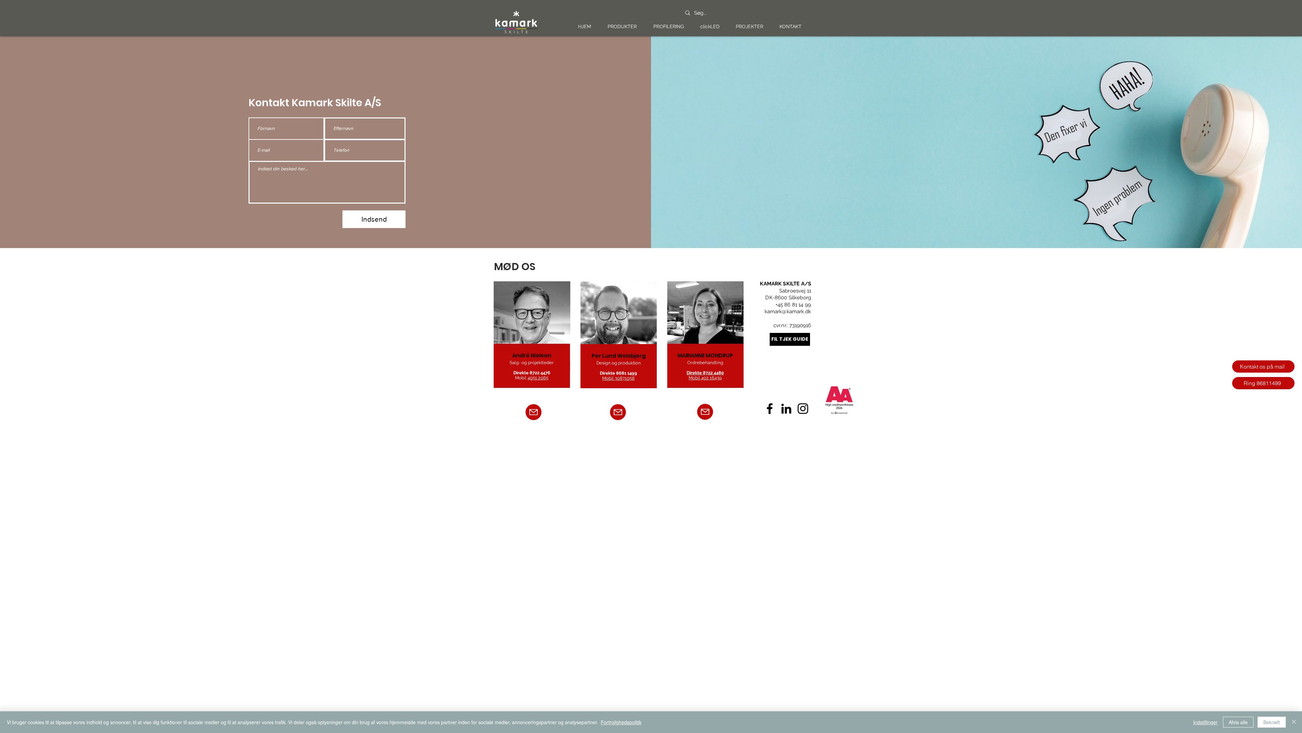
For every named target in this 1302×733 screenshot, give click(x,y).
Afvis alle (1238, 722)
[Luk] (1294, 722)
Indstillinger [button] (1205, 722)
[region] (532, 336)
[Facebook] (770, 408)
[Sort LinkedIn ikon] (786, 408)
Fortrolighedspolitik (621, 722)
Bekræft (1271, 722)
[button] (622, 26)
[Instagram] (803, 408)
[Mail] (533, 412)
